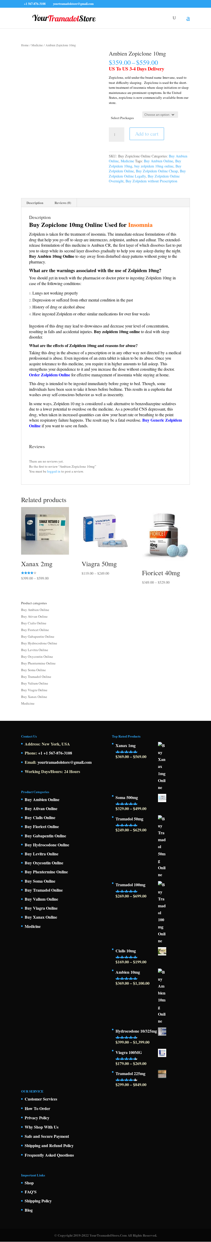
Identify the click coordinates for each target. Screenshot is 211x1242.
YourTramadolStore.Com (108, 1235)
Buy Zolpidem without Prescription (151, 181)
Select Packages (122, 117)
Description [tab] (35, 202)
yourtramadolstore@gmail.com (65, 762)
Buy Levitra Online (34, 649)
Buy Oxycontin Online (37, 656)
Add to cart (147, 133)
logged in (53, 471)
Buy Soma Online (33, 670)
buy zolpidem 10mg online (153, 166)
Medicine (37, 45)
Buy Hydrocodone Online (39, 643)
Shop (29, 1183)
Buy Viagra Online (34, 690)
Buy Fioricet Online (35, 629)
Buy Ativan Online (34, 616)
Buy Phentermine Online (38, 663)
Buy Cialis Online (33, 623)
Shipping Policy (38, 1201)
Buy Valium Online (34, 683)
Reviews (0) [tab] (63, 202)
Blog (29, 1210)
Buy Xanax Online (34, 696)
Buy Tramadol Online (36, 676)
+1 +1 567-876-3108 (55, 753)
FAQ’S (31, 1192)
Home (25, 45)
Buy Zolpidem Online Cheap (157, 170)
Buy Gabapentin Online (37, 636)
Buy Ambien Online (158, 160)
